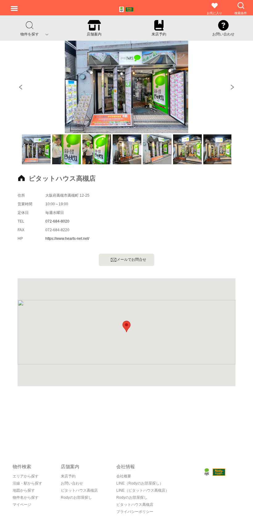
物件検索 (22, 466)
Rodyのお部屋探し (131, 497)
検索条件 (240, 13)
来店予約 (68, 476)
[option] (126, 87)
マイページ (22, 504)
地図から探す (24, 490)
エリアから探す (26, 476)
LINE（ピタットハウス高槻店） (142, 490)
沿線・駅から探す (27, 483)
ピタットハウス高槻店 (134, 504)
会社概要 (123, 476)
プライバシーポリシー (134, 512)
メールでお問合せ (133, 259)
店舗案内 (70, 466)
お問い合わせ (72, 483)
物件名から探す (26, 497)
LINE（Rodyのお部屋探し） (139, 483)
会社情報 (125, 466)
